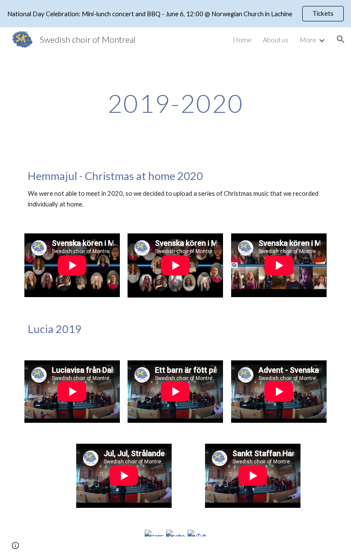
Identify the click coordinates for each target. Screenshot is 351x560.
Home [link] (242, 39)
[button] (340, 39)
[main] (175, 103)
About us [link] (276, 39)
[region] (175, 13)
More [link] (308, 39)
